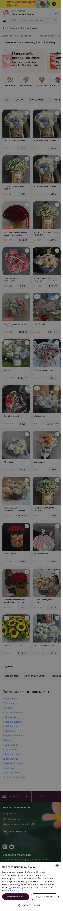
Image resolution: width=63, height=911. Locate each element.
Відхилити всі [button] (44, 896)
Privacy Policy (18, 890)
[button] (30, 905)
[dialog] (30, 886)
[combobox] (57, 865)
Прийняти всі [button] (15, 896)
